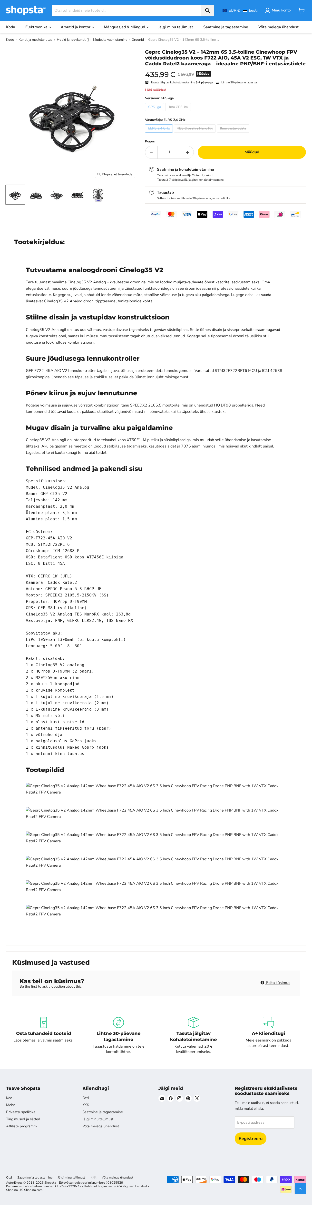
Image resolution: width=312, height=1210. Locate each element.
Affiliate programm (21, 1126)
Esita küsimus (277, 982)
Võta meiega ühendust (278, 27)
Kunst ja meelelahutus (35, 39)
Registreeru (251, 1138)
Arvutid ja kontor (76, 27)
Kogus (150, 141)
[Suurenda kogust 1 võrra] (187, 152)
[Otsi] (207, 10)
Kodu (10, 27)
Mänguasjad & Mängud (125, 27)
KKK (85, 1104)
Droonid (138, 39)
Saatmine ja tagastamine (225, 27)
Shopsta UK (14, 1190)
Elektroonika (37, 27)
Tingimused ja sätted (23, 1119)
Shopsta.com (33, 1190)
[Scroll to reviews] (225, 70)
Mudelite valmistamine (110, 39)
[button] (240, 10)
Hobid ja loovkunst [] (73, 39)
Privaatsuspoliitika (20, 1112)
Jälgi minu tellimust (175, 27)
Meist (10, 1104)
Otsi (85, 1097)
